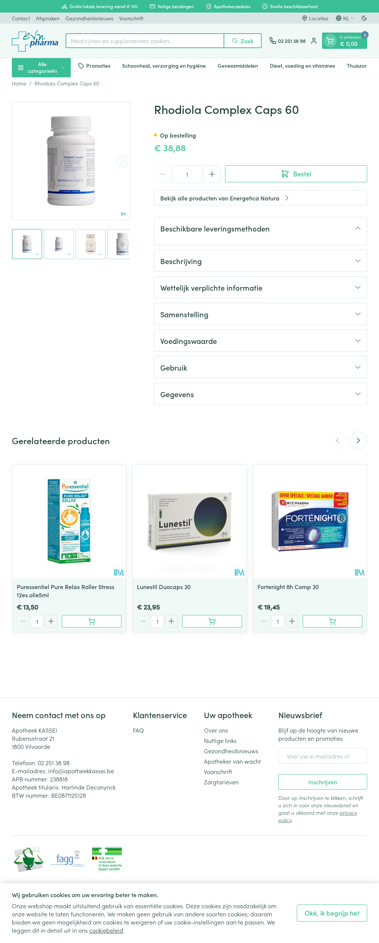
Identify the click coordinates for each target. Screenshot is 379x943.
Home (19, 83)
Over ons (216, 730)
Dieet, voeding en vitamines (302, 65)
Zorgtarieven (221, 782)
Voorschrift (131, 18)
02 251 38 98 (54, 762)
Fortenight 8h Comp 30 (288, 586)
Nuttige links (220, 740)
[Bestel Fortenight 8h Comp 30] (332, 621)
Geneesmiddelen (238, 65)
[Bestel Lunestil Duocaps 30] (212, 621)
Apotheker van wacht (232, 761)
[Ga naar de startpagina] (35, 41)
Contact (21, 18)
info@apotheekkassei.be (81, 771)
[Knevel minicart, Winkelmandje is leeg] (330, 40)
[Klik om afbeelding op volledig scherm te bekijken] (71, 161)
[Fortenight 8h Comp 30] (310, 521)
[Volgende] (122, 161)
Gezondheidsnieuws (89, 18)
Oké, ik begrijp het (332, 912)
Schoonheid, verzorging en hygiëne (164, 65)
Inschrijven (322, 782)
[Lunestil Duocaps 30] (189, 521)
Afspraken (48, 18)
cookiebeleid (106, 930)
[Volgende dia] (358, 440)
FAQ (138, 730)
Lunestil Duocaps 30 (164, 586)
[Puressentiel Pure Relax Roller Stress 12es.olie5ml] (69, 521)
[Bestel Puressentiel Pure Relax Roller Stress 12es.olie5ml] (91, 621)
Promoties (98, 65)
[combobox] (145, 40)
